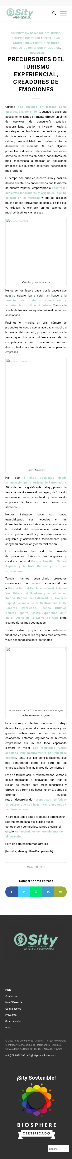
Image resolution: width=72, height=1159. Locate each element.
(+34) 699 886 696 (15, 1055)
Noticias (53, 43)
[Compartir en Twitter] (24, 891)
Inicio (8, 989)
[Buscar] (52, 13)
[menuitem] (52, 13)
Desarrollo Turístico (45, 33)
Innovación (20, 43)
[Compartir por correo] (60, 891)
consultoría (20, 33)
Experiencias (50, 38)
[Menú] (61, 13)
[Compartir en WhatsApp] (36, 891)
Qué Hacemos (13, 1008)
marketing (38, 43)
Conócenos (11, 996)
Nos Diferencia (13, 1002)
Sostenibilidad (13, 1021)
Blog (8, 1027)
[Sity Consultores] (29, 13)
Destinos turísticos (26, 38)
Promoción (52, 47)
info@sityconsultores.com (41, 1055)
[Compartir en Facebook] (11, 891)
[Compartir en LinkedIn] (48, 891)
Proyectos (36, 52)
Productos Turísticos (27, 47)
